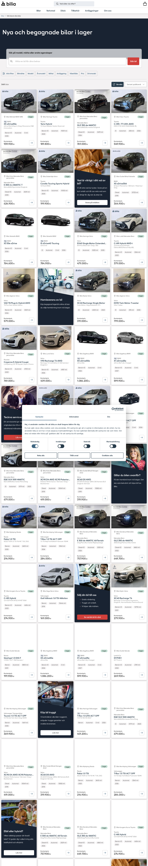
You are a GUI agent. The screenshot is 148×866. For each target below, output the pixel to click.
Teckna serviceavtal (15, 417)
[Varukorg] (145, 4)
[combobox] (67, 61)
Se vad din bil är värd (92, 617)
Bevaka (119, 84)
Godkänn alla (107, 455)
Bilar (2, 16)
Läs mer (19, 437)
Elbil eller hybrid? (13, 831)
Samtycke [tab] (39, 417)
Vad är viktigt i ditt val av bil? (91, 182)
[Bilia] (8, 3)
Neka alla (40, 455)
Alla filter (10, 73)
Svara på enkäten (92, 202)
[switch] (61, 446)
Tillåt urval (74, 455)
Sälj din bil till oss (86, 595)
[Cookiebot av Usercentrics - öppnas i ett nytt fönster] (113, 409)
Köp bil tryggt (48, 712)
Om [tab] (108, 417)
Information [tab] (74, 417)
